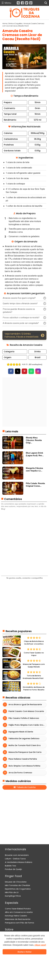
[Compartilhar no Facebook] (11, 371)
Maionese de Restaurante (17, 919)
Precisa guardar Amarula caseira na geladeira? (19, 310)
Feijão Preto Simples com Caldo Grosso (27, 725)
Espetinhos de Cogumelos (18, 888)
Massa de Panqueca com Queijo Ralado (34, 665)
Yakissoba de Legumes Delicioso (24, 738)
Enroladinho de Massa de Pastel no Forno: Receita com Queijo (34, 690)
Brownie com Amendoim (17, 855)
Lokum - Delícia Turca (15, 858)
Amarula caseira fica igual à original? (19, 298)
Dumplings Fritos (13, 895)
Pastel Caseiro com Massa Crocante (26, 711)
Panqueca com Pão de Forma (19, 922)
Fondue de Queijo (13, 869)
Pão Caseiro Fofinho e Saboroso (24, 718)
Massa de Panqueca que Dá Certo (25, 752)
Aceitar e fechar (24, 952)
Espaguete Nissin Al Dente (21, 732)
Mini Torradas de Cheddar (17, 885)
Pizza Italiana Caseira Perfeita (23, 759)
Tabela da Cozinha (26, 787)
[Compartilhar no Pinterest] (24, 371)
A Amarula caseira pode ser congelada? (21, 323)
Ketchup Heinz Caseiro (16, 915)
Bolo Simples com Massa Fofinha (24, 766)
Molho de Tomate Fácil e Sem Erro (25, 745)
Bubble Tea (10, 865)
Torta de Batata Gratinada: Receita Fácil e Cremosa (34, 678)
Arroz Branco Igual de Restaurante (25, 704)
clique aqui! (40, 945)
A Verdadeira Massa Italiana (18, 862)
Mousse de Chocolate (16, 881)
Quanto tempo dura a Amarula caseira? (20, 303)
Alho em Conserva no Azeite (19, 912)
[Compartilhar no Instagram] (38, 371)
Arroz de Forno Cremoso (20, 772)
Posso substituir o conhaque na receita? (21, 317)
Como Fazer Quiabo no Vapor (34, 654)
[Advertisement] (24, 401)
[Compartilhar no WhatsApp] (31, 371)
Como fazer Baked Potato (18, 908)
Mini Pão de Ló (12, 892)
